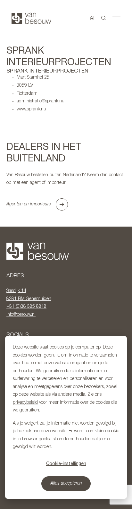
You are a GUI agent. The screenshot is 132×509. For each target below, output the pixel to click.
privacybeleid (25, 403)
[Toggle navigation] (116, 18)
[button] (103, 18)
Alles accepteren (66, 483)
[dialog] (66, 417)
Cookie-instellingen (66, 463)
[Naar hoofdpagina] (31, 18)
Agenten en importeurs (28, 204)
